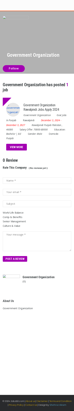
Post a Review (15, 259)
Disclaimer (42, 401)
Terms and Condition (60, 401)
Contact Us (30, 404)
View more (16, 147)
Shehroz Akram (58, 404)
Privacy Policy (16, 404)
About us (30, 401)
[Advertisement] (37, 350)
